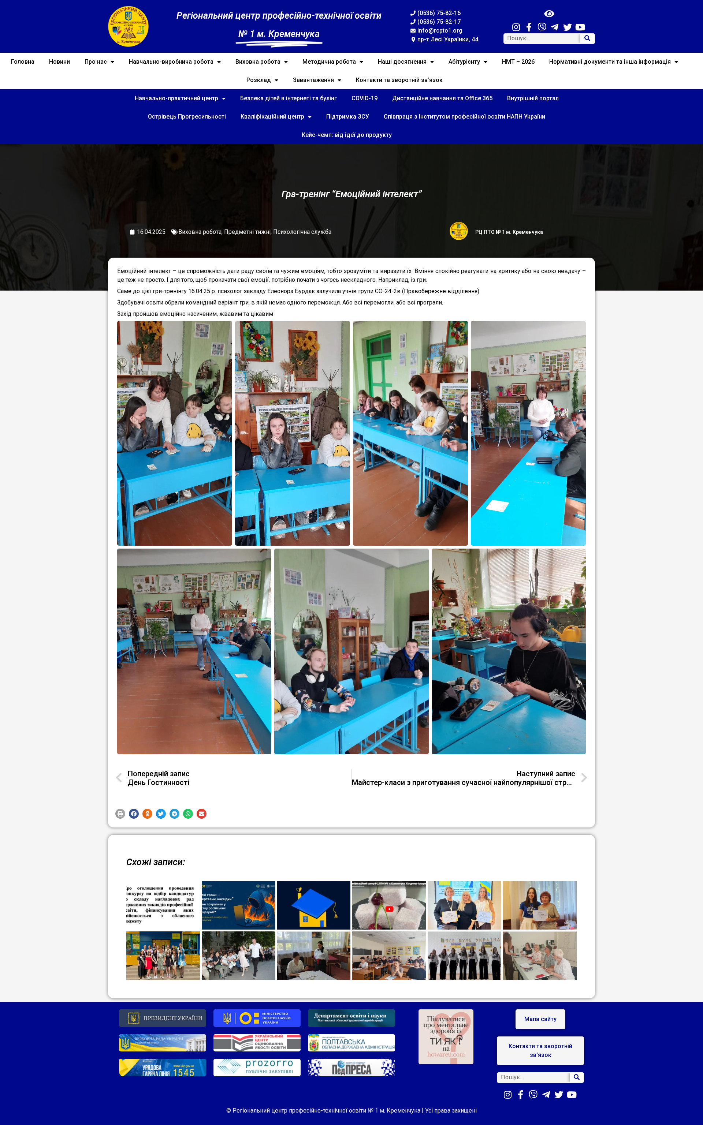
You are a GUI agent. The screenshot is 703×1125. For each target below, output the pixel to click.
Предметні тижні (247, 231)
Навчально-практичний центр (176, 98)
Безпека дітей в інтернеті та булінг (288, 98)
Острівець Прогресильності (187, 116)
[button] (120, 814)
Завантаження (313, 79)
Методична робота (329, 61)
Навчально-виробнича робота (171, 61)
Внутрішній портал (533, 98)
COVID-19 (364, 98)
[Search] (587, 38)
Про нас (96, 61)
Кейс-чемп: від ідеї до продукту (347, 134)
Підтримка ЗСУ (347, 116)
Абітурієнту (464, 61)
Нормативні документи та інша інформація (610, 61)
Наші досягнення (402, 61)
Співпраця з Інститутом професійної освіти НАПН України (464, 116)
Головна (22, 61)
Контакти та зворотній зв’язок (399, 79)
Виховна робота (257, 61)
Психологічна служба (302, 231)
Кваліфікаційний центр (272, 116)
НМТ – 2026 (518, 61)
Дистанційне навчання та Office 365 (442, 98)
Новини (59, 61)
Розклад (258, 79)
